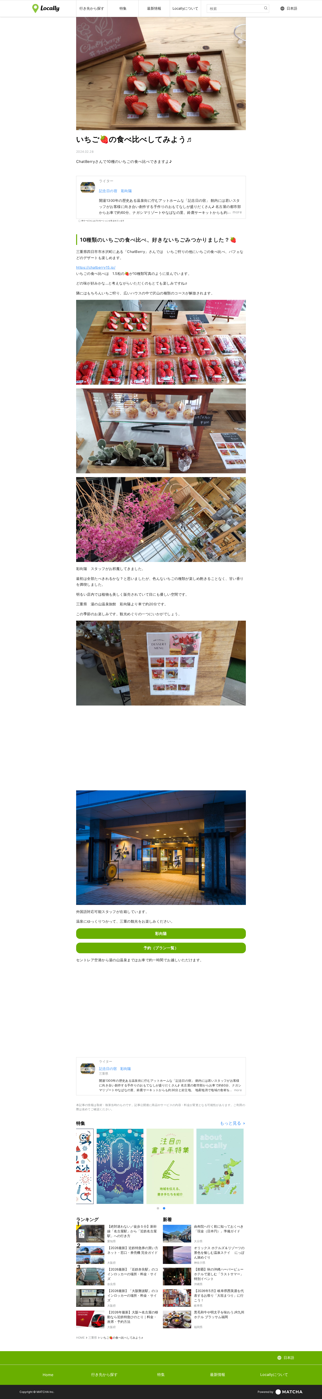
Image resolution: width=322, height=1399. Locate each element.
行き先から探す (104, 1374)
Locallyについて (274, 1374)
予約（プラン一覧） (161, 947)
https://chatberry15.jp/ (95, 267)
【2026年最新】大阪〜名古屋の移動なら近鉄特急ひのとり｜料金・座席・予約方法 (132, 1317)
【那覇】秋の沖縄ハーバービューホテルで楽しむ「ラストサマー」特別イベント (219, 1274)
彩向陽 (161, 933)
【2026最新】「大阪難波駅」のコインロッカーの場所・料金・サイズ (132, 1295)
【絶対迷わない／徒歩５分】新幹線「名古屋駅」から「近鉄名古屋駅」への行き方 (132, 1231)
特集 (161, 1374)
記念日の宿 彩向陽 (115, 191)
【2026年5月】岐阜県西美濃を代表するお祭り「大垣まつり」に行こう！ (219, 1295)
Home (48, 1374)
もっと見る (231, 1123)
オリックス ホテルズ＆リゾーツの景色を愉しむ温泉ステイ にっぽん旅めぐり (219, 1252)
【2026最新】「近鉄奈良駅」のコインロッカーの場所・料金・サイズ (132, 1274)
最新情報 (217, 1374)
